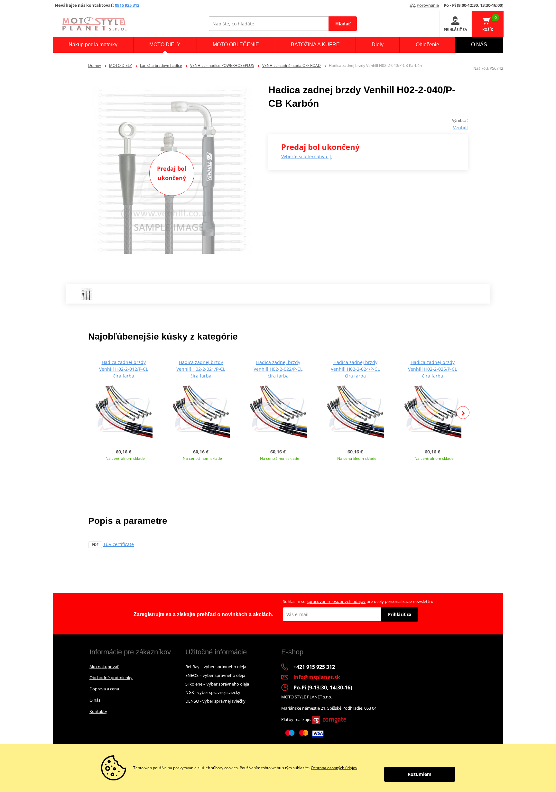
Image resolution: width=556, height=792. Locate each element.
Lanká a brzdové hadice (161, 65)
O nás (94, 700)
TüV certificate (118, 544)
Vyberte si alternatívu (305, 156)
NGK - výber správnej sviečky (212, 692)
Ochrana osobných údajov (334, 767)
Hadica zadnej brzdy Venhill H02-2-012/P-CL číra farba (123, 369)
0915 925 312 (127, 5)
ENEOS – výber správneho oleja (215, 675)
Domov (94, 65)
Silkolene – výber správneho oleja (217, 684)
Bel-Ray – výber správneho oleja (215, 666)
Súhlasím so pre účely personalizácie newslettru (358, 601)
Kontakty (98, 711)
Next (463, 412)
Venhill (460, 127)
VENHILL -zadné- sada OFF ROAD (291, 65)
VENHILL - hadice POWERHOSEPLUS (222, 65)
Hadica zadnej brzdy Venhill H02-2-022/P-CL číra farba (278, 369)
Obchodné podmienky (111, 677)
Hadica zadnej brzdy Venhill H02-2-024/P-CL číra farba (355, 369)
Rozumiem (419, 774)
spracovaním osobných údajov (336, 601)
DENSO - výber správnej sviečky (215, 701)
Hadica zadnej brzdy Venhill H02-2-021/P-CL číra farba (200, 369)
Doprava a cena (104, 689)
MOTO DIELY (120, 65)
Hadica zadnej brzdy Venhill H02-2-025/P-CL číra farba (432, 369)
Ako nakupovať (104, 666)
